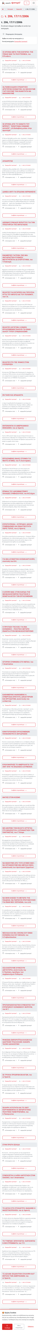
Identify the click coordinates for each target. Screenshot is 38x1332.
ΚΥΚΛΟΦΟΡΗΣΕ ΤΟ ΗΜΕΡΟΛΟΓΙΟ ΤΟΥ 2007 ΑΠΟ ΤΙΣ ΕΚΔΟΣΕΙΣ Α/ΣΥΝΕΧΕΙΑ (17, 765)
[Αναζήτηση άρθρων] (26, 3)
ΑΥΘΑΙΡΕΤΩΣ (7, 161)
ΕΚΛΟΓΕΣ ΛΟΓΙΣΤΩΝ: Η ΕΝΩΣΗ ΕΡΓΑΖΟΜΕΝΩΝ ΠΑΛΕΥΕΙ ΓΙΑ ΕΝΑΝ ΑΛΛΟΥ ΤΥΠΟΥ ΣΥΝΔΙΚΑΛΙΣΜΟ (16, 329)
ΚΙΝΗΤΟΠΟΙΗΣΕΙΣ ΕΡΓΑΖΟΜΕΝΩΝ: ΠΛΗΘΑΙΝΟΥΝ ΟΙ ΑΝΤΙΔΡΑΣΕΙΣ (16, 733)
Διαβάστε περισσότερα (17, 80)
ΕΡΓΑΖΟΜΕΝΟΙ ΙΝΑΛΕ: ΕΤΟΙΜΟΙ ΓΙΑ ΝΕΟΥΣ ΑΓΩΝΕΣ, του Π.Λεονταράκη (16, 459)
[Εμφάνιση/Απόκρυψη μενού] (33, 3)
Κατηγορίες (11, 9)
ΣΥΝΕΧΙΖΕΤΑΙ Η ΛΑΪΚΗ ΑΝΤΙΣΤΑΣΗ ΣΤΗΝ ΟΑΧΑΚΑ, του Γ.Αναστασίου (18, 1176)
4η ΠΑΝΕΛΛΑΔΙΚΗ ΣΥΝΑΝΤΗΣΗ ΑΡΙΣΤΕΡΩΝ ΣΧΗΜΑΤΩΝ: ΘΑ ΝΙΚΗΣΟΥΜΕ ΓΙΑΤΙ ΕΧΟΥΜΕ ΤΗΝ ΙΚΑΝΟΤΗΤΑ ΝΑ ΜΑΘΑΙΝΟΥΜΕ (18, 90)
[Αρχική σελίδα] (3, 9)
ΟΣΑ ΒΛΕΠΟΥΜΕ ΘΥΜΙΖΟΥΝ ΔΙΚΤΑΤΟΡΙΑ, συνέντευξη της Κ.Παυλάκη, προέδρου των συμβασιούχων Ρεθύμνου (14, 971)
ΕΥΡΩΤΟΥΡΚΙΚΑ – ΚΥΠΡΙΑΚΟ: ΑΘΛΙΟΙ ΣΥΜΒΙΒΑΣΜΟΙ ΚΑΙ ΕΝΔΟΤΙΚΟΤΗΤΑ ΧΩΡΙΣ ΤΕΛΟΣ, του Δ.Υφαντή (17, 526)
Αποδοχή (7, 1328)
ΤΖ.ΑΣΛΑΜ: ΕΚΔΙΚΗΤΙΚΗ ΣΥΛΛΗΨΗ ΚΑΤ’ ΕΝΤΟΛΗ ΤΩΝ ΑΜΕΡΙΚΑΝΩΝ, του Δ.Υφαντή (18, 1276)
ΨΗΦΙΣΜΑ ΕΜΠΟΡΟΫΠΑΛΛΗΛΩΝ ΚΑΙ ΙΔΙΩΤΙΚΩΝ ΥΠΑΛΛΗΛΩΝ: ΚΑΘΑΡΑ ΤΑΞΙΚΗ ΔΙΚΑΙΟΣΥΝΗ (17, 1042)
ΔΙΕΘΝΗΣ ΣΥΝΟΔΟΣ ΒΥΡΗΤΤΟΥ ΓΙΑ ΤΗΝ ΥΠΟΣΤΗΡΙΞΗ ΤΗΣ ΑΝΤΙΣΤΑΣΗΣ (18, 223)
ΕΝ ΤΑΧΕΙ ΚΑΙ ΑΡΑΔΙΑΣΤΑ (12, 395)
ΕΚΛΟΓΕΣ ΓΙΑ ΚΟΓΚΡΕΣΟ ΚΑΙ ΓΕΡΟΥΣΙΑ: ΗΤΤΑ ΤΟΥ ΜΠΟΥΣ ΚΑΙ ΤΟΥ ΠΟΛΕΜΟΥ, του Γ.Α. (18, 294)
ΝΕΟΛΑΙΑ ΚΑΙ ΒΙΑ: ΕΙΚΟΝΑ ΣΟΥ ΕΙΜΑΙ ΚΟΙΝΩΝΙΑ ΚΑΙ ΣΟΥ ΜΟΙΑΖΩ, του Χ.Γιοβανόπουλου (17, 935)
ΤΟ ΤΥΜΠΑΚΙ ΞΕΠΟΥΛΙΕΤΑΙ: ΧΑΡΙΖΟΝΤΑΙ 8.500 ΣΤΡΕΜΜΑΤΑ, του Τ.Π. (18, 1242)
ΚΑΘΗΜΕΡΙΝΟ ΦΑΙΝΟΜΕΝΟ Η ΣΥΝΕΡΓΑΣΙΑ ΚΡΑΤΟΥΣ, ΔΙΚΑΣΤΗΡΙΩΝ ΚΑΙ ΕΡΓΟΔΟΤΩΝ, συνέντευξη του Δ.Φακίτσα (17, 698)
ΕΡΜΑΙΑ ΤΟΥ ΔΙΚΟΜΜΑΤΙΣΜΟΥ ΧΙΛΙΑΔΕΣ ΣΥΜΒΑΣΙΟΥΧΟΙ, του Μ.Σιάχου (18, 492)
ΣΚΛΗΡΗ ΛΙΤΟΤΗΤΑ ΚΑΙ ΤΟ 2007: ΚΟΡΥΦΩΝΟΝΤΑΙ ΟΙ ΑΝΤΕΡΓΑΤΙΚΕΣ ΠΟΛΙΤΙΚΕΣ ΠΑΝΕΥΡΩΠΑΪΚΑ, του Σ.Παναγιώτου (16, 1111)
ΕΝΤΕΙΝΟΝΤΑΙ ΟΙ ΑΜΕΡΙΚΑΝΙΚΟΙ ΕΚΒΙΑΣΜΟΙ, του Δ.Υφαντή (15, 427)
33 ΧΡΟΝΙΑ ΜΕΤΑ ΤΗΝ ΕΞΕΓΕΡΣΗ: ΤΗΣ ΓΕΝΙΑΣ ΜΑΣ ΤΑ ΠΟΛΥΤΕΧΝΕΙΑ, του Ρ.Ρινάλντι (17, 54)
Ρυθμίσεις (31, 1327)
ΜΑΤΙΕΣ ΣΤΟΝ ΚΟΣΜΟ (11, 797)
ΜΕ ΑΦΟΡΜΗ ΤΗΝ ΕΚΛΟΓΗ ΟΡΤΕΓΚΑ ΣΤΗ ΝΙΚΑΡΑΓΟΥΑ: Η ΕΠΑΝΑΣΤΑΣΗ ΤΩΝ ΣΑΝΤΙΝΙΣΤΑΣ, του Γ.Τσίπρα (18, 830)
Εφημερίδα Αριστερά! (21, 9)
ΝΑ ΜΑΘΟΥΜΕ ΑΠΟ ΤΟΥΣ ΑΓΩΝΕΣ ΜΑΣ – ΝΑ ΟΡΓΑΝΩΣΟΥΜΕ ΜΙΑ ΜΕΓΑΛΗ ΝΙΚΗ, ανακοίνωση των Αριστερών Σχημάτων (18, 865)
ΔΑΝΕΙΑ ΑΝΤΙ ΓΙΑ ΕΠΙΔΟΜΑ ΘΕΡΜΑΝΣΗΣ (18, 192)
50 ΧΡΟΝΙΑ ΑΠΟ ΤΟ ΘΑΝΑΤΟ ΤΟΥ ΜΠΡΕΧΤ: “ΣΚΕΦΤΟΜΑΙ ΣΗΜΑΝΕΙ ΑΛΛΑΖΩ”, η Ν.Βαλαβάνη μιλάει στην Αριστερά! (17, 127)
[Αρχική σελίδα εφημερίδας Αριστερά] (11, 3)
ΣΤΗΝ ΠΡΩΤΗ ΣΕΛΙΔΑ (11, 1145)
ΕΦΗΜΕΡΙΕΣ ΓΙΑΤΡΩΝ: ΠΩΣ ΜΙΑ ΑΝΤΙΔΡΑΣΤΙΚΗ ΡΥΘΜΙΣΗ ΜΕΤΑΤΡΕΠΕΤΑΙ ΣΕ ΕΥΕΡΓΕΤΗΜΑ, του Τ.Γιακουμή (17, 258)
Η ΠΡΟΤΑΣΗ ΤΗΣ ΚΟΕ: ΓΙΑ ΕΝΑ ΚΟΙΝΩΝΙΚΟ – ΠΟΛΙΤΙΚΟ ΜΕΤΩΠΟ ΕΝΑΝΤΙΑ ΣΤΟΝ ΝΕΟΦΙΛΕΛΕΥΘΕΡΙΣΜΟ (17, 629)
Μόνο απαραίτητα (18, 1327)
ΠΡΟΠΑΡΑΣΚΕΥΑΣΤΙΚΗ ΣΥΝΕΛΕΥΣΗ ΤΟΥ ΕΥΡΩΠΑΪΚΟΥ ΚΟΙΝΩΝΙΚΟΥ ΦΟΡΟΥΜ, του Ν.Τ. (18, 1007)
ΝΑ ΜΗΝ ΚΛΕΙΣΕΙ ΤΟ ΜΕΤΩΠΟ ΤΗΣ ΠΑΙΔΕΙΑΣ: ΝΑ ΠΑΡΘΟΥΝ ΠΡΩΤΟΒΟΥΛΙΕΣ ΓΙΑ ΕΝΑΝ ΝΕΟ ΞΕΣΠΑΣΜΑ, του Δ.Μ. (19, 900)
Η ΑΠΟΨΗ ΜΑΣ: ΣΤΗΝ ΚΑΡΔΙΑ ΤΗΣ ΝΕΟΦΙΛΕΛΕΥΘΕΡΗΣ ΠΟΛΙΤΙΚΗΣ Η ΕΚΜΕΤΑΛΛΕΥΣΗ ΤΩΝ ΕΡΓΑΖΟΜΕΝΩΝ (17, 594)
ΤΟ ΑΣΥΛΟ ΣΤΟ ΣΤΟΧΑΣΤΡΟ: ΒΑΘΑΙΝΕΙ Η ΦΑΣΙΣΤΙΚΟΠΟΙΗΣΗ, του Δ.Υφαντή (18, 1209)
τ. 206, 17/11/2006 (26, 60)
